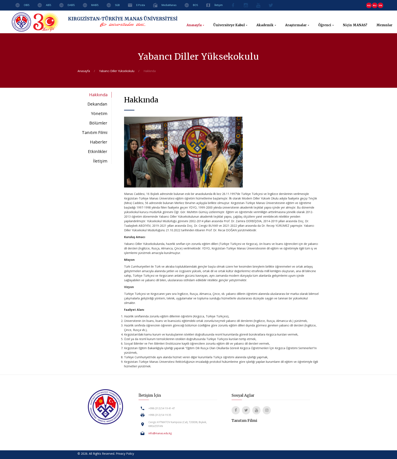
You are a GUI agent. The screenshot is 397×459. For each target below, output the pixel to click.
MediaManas (168, 5)
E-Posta (140, 5)
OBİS (26, 5)
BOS (195, 5)
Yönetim (99, 113)
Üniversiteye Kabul (229, 25)
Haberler (98, 142)
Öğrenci (324, 25)
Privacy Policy (125, 453)
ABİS (48, 5)
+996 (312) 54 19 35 (159, 415)
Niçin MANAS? (355, 25)
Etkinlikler (97, 151)
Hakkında (98, 94)
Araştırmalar (296, 25)
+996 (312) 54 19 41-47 (161, 408)
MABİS (94, 5)
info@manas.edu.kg (160, 433)
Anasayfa (194, 25)
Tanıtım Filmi (94, 132)
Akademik (265, 25)
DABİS (71, 5)
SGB (117, 5)
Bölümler (98, 123)
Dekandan (97, 104)
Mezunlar (384, 25)
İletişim (218, 5)
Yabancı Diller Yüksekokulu (116, 71)
